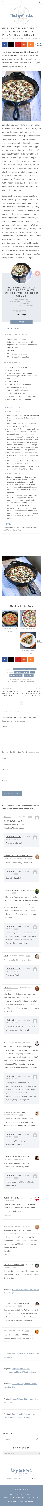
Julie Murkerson (13, 837)
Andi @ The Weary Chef (14, 1265)
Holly (6, 1043)
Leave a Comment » (28, 682)
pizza (32, 672)
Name (5, 758)
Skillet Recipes (16, 675)
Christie (7, 817)
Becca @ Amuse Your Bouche (17, 1157)
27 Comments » (34, 38)
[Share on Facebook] (4, 44)
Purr (32, 1501)
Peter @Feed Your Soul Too (16, 1304)
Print (21, 322)
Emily (6, 956)
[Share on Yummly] (24, 44)
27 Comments (12, 682)
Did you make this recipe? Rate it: (14, 752)
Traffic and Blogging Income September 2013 (31, 692)
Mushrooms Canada (13, 1198)
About (19, 1494)
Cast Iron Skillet (21, 672)
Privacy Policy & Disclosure (14, 1497)
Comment (6, 727)
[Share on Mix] (31, 44)
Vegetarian (29, 675)
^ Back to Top (21, 1490)
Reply (30, 817)
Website (5, 781)
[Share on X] (11, 44)
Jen (5, 1331)
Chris (6, 1226)
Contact (28, 1494)
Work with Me (33, 1497)
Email (5, 770)
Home (12, 1494)
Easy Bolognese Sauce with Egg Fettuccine (10, 692)
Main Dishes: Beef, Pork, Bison (25, 669)
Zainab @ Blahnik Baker (14, 890)
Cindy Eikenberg (11, 988)
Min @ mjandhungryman (15, 1112)
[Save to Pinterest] (18, 44)
